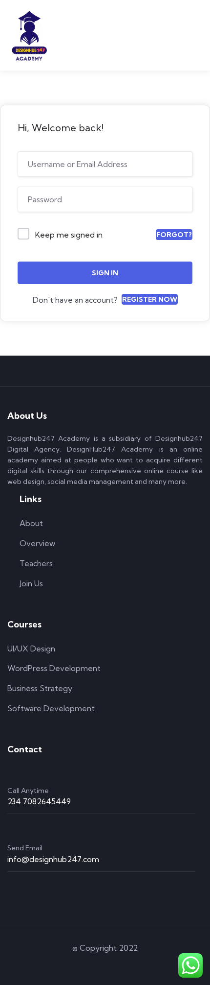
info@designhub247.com (53, 859)
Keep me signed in (69, 235)
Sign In (105, 272)
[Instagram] (119, 965)
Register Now (149, 299)
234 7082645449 (39, 801)
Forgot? (174, 234)
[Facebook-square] (91, 965)
